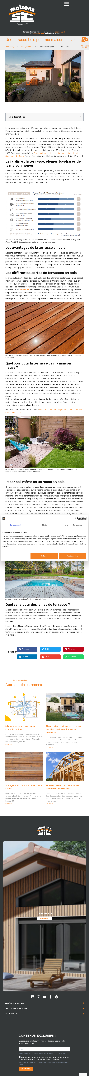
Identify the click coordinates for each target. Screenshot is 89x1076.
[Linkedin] (32, 997)
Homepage (10, 46)
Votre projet (11, 1014)
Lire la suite (8, 744)
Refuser (44, 556)
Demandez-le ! (44, 918)
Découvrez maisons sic (16, 1008)
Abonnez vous (85, 47)
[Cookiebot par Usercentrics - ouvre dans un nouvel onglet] (77, 518)
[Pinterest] (56, 997)
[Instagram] (38, 997)
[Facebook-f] (50, 997)
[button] (80, 117)
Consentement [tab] (15, 525)
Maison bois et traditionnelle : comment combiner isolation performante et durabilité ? (64, 729)
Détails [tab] (44, 525)
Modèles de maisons (15, 1003)
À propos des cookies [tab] (73, 525)
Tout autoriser (72, 556)
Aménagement (25, 46)
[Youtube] (44, 997)
